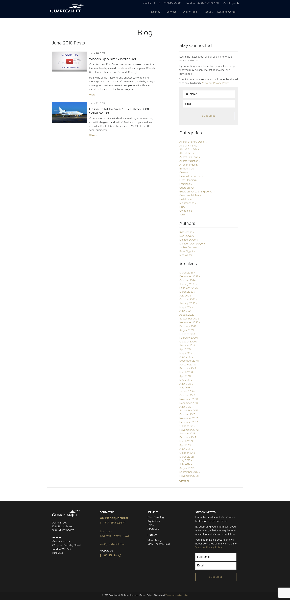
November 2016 (188, 430)
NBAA (182, 207)
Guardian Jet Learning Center (196, 191)
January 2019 (187, 345)
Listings (156, 11)
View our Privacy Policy (215, 83)
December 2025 (189, 276)
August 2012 (186, 468)
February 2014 (187, 437)
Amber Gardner (188, 247)
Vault (182, 214)
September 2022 (189, 318)
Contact (147, 3)
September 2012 (188, 472)
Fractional (184, 184)
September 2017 (188, 410)
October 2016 (187, 426)
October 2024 (187, 280)
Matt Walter (185, 255)
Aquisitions (154, 521)
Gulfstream (185, 199)
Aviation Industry (188, 164)
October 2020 (187, 341)
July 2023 (185, 295)
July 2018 (184, 387)
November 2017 (188, 418)
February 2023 (188, 288)
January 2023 (187, 284)
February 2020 (188, 337)
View (92, 94)
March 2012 (186, 456)
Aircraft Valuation (188, 161)
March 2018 (186, 372)
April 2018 (185, 376)
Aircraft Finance (188, 145)
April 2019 (185, 349)
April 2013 (185, 445)
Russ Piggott (186, 251)
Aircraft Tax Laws (188, 157)
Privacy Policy (146, 595)
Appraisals (153, 528)
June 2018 (185, 384)
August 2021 (186, 330)
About (208, 11)
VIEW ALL (185, 481)
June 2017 (185, 407)
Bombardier (186, 168)
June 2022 (185, 311)
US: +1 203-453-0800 (169, 3)
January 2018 (187, 364)
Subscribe (209, 115)
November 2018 (188, 399)
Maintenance (186, 203)
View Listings (155, 540)
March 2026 (186, 272)
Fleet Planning (187, 180)
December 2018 (188, 403)
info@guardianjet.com (112, 544)
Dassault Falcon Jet (190, 176)
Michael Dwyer (188, 239)
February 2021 (187, 326)
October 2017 (187, 414)
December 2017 (188, 422)
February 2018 (187, 368)
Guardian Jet (186, 187)
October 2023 (187, 299)
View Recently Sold (159, 544)
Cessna (183, 172)
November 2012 (188, 476)
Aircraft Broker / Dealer (192, 141)
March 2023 (186, 291)
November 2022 (189, 322)
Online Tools (190, 11)
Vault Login (229, 3)
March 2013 (186, 441)
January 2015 (187, 433)
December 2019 (188, 360)
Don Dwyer (185, 236)
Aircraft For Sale (188, 149)
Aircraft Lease (187, 153)
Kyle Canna (185, 232)
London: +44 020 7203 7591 (202, 3)
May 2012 (184, 460)
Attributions (159, 595)
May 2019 (184, 353)
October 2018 (187, 395)
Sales (151, 525)
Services (171, 11)
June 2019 (185, 357)
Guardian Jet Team (190, 195)
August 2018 (186, 391)
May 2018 (184, 380)
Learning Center (227, 11)
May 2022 (185, 307)
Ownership (185, 210)
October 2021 (187, 334)
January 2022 (187, 303)
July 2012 (184, 464)
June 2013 (185, 449)
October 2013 (187, 453)
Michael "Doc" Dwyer (191, 243)
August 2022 (186, 314)
